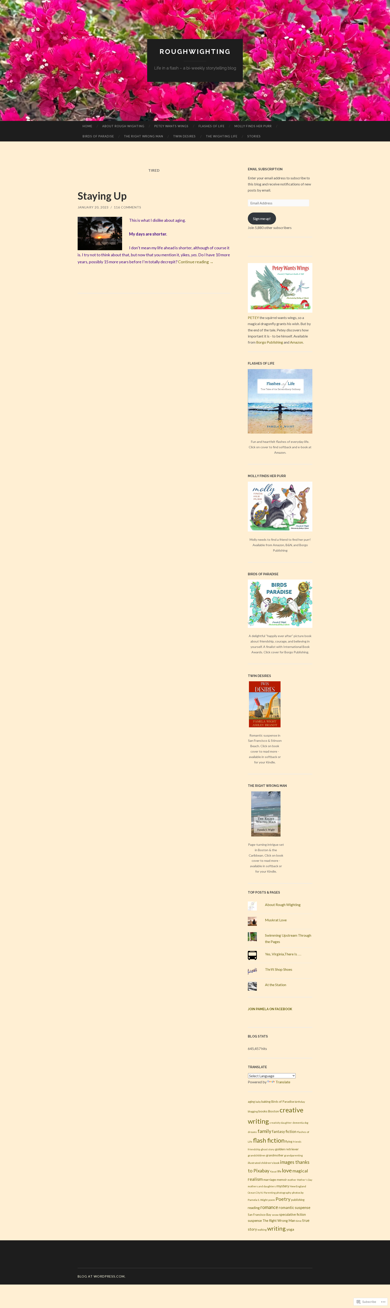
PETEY (253, 317)
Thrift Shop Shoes (278, 969)
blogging (253, 1111)
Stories (254, 136)
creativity (275, 1122)
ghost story (267, 1149)
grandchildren (256, 1155)
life (279, 1171)
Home (87, 126)
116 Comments (127, 207)
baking (266, 1101)
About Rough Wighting (123, 126)
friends (297, 1141)
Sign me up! (262, 218)
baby (258, 1101)
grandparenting (293, 1155)
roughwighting (195, 51)
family (264, 1131)
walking (262, 1229)
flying (288, 1141)
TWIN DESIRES (184, 136)
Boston (273, 1111)
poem (271, 1199)
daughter (286, 1122)
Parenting (270, 1192)
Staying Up (102, 196)
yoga (290, 1229)
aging (251, 1101)
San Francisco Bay (259, 1214)
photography (283, 1192)
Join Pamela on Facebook (270, 1009)
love (287, 1170)
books (262, 1111)
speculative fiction (292, 1214)
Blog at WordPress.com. (101, 1276)
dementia (298, 1122)
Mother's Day (304, 1179)
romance (269, 1207)
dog (306, 1122)
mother (292, 1179)
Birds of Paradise (98, 136)
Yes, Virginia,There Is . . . (283, 954)
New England (298, 1186)
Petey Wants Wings (171, 126)
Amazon (296, 342)
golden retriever (287, 1149)
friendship (254, 1149)
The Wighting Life (221, 136)
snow (275, 1214)
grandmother (274, 1155)
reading (254, 1207)
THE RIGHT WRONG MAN (143, 136)
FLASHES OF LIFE (212, 126)
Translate (283, 1082)
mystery (282, 1186)
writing (276, 1228)
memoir (282, 1179)
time (299, 1220)
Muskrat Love (276, 920)
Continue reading (196, 261)
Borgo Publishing (269, 342)
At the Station (275, 984)
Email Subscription (265, 169)
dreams (252, 1131)
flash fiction (269, 1140)
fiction (291, 1131)
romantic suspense (294, 1207)
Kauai (273, 1171)
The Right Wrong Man (278, 1220)
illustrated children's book (263, 1163)
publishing (297, 1200)
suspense (255, 1220)
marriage (269, 1179)
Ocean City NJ (255, 1192)
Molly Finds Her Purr (253, 126)
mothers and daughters (262, 1186)
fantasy (278, 1131)
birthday (300, 1101)
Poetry (283, 1199)
